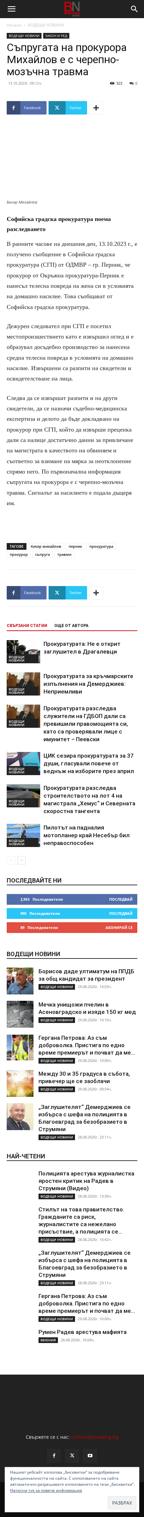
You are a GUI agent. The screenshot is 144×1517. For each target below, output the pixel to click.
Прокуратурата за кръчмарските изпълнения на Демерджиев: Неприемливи (88, 684)
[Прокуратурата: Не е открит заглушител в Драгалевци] (23, 651)
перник (75, 546)
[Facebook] (54, 1456)
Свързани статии (27, 625)
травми (64, 554)
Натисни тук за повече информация (46, 1490)
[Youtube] (90, 1456)
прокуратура (101, 546)
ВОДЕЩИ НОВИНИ (46, 25)
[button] (11, 9)
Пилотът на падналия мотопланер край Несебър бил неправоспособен (87, 835)
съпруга (42, 554)
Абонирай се (119, 927)
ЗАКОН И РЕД (56, 35)
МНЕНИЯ (48, 1340)
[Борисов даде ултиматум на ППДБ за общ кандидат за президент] (20, 981)
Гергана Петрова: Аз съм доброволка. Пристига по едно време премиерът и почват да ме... (87, 1045)
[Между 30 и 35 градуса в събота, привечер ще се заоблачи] (20, 1083)
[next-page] (21, 860)
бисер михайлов (46, 546)
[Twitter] (72, 1456)
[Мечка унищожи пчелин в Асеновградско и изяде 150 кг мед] (20, 1014)
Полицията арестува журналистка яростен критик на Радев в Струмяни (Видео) (86, 1181)
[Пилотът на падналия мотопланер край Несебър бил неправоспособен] (23, 835)
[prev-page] (11, 860)
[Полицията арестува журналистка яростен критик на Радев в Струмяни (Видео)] (20, 1183)
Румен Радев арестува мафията (83, 1332)
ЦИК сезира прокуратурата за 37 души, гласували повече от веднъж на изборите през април (89, 763)
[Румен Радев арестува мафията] (20, 1341)
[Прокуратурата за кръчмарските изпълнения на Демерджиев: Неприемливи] (23, 684)
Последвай (121, 899)
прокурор (19, 554)
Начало (14, 25)
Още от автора (71, 625)
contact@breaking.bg (95, 1437)
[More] (96, 108)
